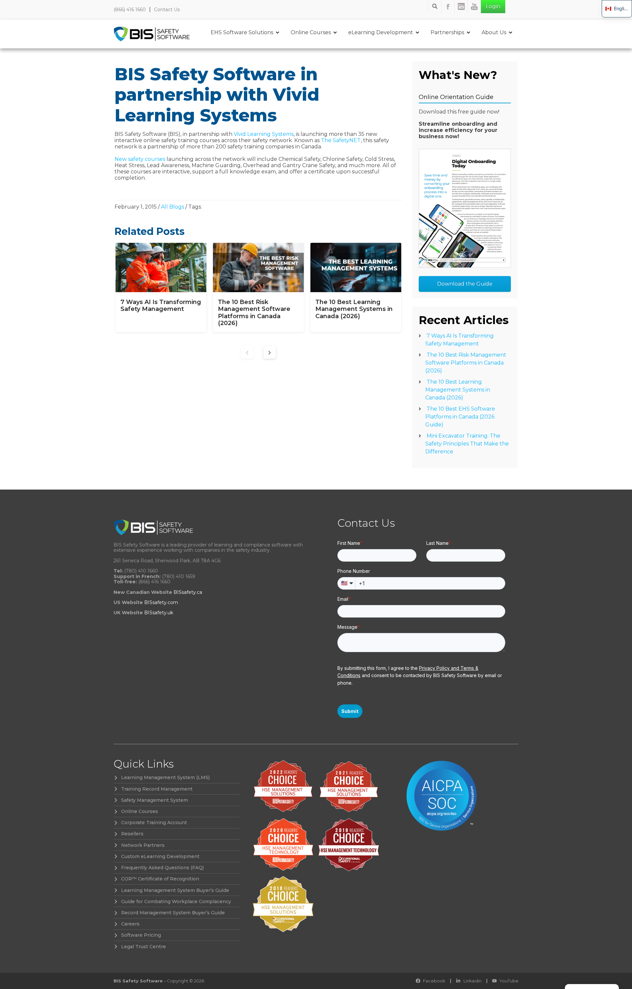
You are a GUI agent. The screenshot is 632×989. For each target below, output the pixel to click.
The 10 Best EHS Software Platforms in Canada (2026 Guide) (460, 417)
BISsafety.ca (187, 592)
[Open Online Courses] (335, 33)
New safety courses (140, 159)
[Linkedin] (461, 6)
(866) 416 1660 (130, 10)
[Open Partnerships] (468, 33)
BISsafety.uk (158, 613)
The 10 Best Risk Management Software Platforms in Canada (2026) (465, 363)
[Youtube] (474, 6)
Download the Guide (464, 284)
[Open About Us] (510, 33)
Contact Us (167, 10)
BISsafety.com (161, 602)
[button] (269, 352)
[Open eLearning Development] (417, 33)
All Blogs (172, 207)
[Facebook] (448, 6)
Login (493, 6)
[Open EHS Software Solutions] (277, 33)
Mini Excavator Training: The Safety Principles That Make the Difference (467, 444)
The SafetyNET (341, 140)
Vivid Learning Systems (264, 134)
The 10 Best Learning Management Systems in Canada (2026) (457, 390)
